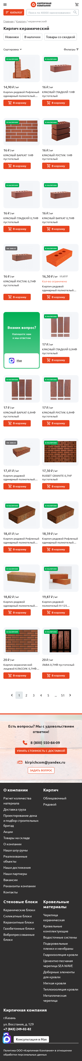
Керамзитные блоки (18, 922)
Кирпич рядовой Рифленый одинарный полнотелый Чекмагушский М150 (60, 540)
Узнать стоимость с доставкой (41, 751)
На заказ (11, 248)
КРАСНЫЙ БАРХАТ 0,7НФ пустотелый (58, 220)
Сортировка (11, 49)
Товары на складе (16, 838)
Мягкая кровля (54, 983)
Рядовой (49, 804)
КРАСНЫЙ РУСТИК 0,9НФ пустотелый (58, 414)
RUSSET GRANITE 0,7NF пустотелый (57, 477)
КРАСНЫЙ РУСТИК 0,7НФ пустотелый (19, 283)
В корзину (19, 103)
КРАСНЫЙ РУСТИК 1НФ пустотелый (57, 157)
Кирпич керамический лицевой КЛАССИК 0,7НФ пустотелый (19, 667)
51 (63, 695)
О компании (12, 844)
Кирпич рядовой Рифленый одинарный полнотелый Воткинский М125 (21, 94)
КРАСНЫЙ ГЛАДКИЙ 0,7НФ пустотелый (20, 220)
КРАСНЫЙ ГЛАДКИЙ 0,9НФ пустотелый (59, 351)
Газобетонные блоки (18, 928)
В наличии (32, 37)
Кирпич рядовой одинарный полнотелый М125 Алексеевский (58, 288)
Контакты (10, 892)
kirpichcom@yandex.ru (45, 762)
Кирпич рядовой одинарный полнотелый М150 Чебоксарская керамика (19, 604)
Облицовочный (54, 798)
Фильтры (69, 49)
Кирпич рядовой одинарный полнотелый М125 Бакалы (19, 477)
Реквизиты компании (19, 886)
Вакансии (10, 880)
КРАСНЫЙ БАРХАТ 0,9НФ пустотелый (19, 414)
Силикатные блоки (17, 916)
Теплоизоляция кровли (60, 989)
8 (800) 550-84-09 (45, 742)
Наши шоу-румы (15, 850)
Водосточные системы (60, 937)
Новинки (12, 37)
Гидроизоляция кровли (60, 954)
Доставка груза (14, 809)
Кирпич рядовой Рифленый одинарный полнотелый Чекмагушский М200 (21, 540)
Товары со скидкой (60, 37)
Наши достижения (17, 867)
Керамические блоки (19, 910)
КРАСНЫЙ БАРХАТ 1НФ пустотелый (18, 157)
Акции (8, 832)
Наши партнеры (15, 873)
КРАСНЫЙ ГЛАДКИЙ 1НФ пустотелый (58, 94)
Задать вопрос (41, 770)
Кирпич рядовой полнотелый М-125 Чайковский (54, 604)
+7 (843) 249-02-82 (17, 1029)
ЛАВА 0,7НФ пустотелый (58, 664)
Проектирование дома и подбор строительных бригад (20, 820)
